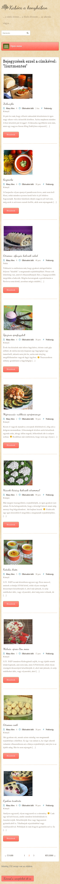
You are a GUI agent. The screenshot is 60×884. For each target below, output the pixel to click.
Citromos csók (10, 725)
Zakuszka (8, 103)
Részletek (11, 134)
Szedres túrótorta (12, 800)
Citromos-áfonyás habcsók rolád (20, 255)
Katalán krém (10, 569)
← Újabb (9, 855)
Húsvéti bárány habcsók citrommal (21, 490)
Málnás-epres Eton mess (16, 649)
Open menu (16, 46)
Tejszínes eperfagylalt (14, 335)
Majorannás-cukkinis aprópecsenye (21, 414)
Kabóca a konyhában (28, 7)
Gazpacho (8, 179)
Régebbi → (50, 855)
